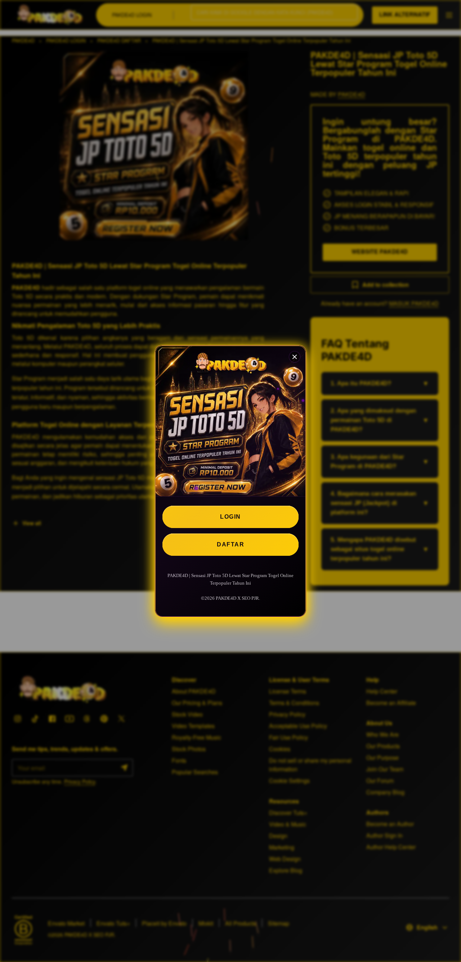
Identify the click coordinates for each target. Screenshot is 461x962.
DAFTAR (230, 544)
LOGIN (230, 517)
